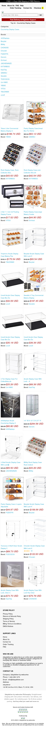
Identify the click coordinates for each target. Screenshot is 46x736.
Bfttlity (3, 44)
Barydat (3, 41)
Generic (3, 57)
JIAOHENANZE (6, 63)
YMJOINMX (5, 92)
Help (22, 5)
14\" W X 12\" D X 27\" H (32, 420)
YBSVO (3, 85)
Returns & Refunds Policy (12, 616)
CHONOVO (5, 47)
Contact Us (27, 8)
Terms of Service (9, 621)
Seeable (4, 76)
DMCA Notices (8, 626)
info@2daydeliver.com (16, 679)
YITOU (3, 88)
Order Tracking (15, 8)
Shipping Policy (8, 619)
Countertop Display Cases (10, 29)
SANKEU (4, 73)
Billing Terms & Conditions (12, 624)
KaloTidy (4, 70)
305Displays (5, 38)
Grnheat (4, 60)
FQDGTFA (4, 54)
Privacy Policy (8, 614)
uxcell (3, 95)
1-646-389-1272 (14, 677)
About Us (10, 5)
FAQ (17, 5)
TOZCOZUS (5, 79)
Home (4, 5)
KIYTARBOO (5, 66)
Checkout (37, 8)
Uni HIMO (4, 82)
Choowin (4, 51)
